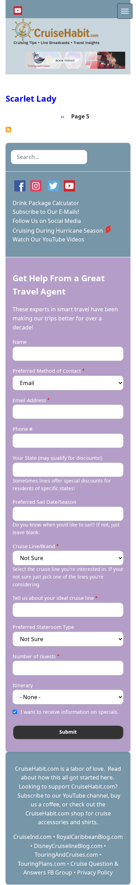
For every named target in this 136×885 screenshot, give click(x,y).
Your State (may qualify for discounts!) (57, 458)
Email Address (29, 400)
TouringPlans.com (42, 864)
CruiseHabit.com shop (54, 813)
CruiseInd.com (32, 837)
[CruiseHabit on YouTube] (18, 10)
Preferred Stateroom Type (43, 627)
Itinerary (23, 685)
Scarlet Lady (31, 98)
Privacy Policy (95, 872)
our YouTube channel (80, 795)
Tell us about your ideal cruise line (53, 598)
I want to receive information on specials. (70, 712)
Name (20, 342)
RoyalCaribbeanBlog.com (89, 837)
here (106, 777)
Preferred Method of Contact (47, 371)
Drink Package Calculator (46, 203)
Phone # (22, 429)
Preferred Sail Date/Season (44, 502)
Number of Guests (34, 656)
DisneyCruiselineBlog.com (68, 846)
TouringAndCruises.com (66, 854)
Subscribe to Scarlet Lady (8, 129)
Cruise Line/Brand (34, 546)
